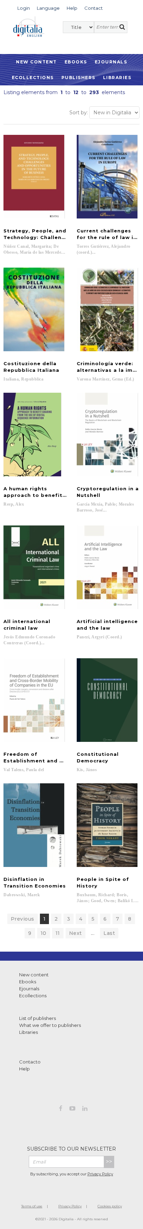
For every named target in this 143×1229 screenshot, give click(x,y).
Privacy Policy (100, 1174)
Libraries (117, 77)
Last (109, 933)
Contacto (30, 1062)
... (93, 933)
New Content (36, 61)
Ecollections (33, 77)
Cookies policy (110, 1206)
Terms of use (31, 1206)
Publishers (78, 77)
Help (24, 1068)
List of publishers (37, 1018)
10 (44, 933)
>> (109, 1161)
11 (58, 933)
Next (75, 933)
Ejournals (111, 61)
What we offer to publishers (50, 1025)
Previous (22, 919)
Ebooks (76, 61)
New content (34, 974)
